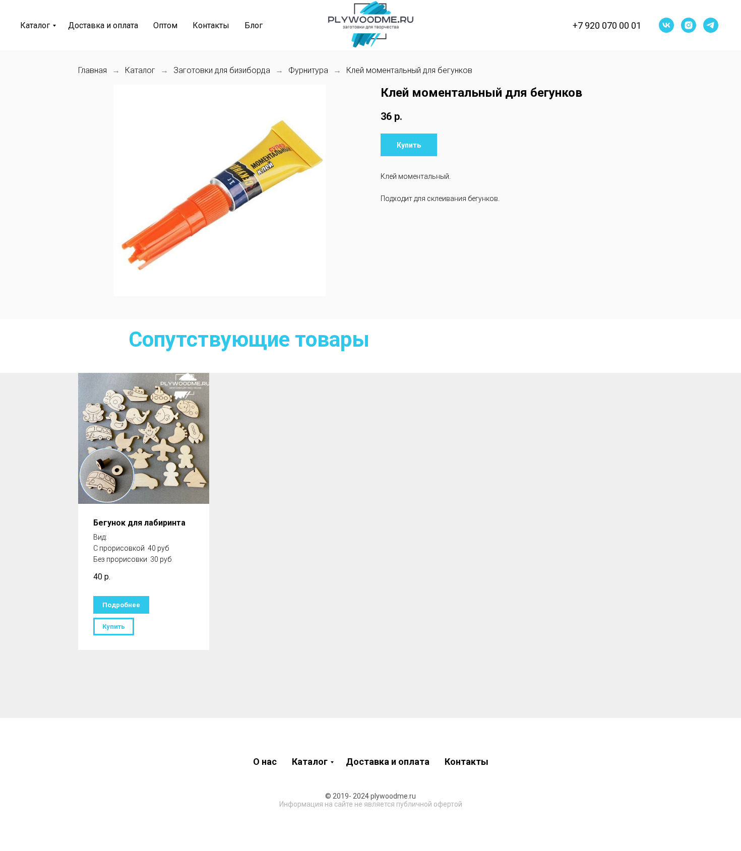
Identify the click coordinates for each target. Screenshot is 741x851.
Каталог (35, 25)
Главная (92, 70)
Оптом (165, 25)
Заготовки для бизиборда (221, 70)
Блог (253, 25)
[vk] (666, 25)
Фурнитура (308, 70)
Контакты (211, 25)
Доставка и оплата (103, 25)
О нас (265, 761)
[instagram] (688, 25)
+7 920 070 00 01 (607, 25)
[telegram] (710, 25)
